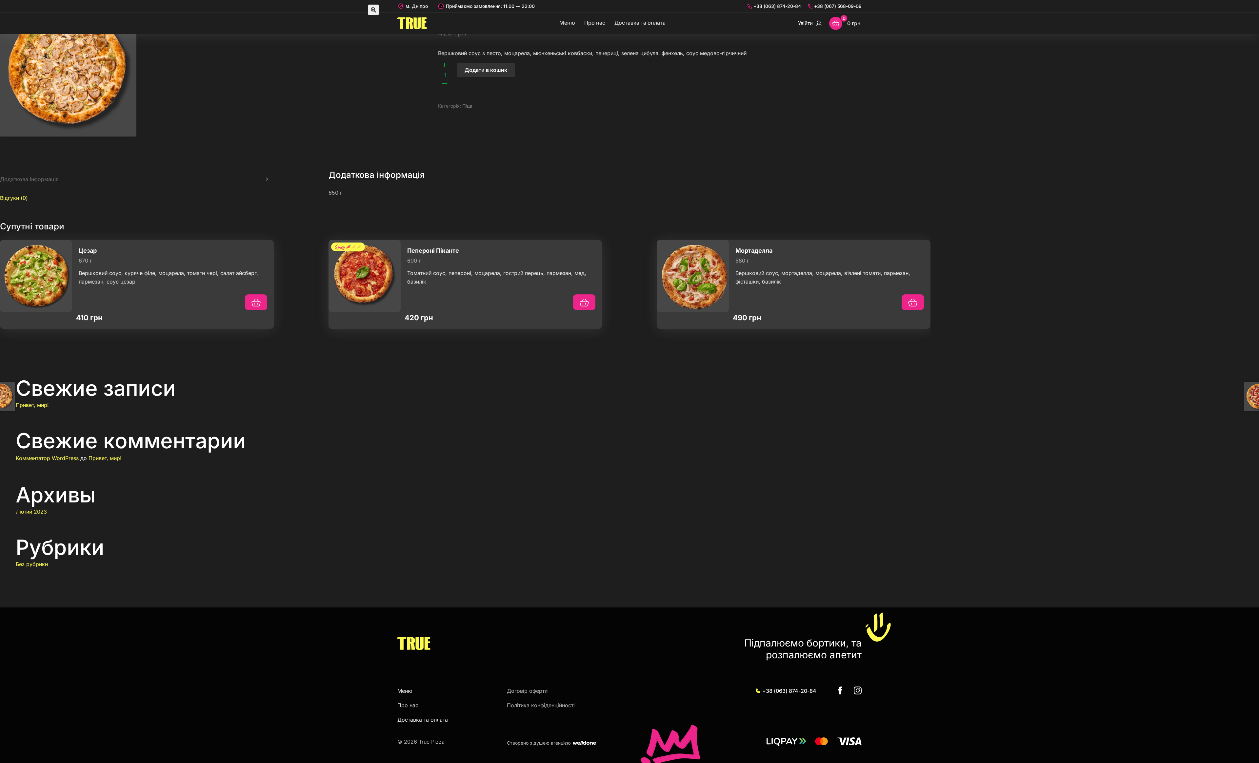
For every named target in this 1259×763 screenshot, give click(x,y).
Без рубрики (32, 564)
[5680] (913, 302)
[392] (584, 302)
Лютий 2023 (31, 511)
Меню (567, 22)
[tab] (137, 179)
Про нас (594, 22)
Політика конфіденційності (541, 705)
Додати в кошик (486, 70)
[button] (373, 10)
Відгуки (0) (14, 198)
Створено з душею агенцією (539, 743)
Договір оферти (527, 691)
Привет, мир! (32, 405)
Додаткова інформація (29, 179)
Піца (467, 106)
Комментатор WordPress (47, 458)
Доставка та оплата (640, 22)
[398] (256, 302)
